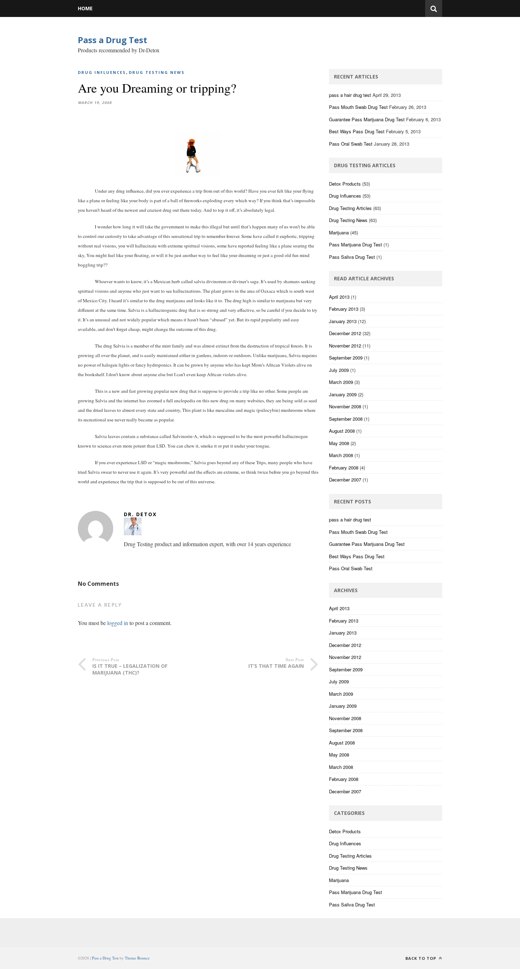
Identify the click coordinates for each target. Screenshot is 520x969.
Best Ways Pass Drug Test (357, 131)
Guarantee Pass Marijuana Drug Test (367, 119)
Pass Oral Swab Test (350, 143)
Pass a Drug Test (112, 40)
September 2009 (346, 357)
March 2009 (341, 382)
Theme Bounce (137, 958)
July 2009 (339, 370)
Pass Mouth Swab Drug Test (358, 107)
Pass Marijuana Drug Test (355, 244)
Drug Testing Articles (350, 208)
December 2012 (345, 333)
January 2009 (343, 394)
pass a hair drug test (350, 95)
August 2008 (342, 430)
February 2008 (343, 467)
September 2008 (346, 418)
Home (85, 8)
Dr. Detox (140, 514)
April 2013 (339, 296)
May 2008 (339, 443)
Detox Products (345, 183)
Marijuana (339, 232)
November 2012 (345, 345)
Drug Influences (102, 72)
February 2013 (343, 308)
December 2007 (345, 479)
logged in (117, 622)
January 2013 (343, 321)
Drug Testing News (157, 72)
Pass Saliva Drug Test (352, 256)
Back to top (421, 958)
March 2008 (341, 455)
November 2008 (345, 406)
